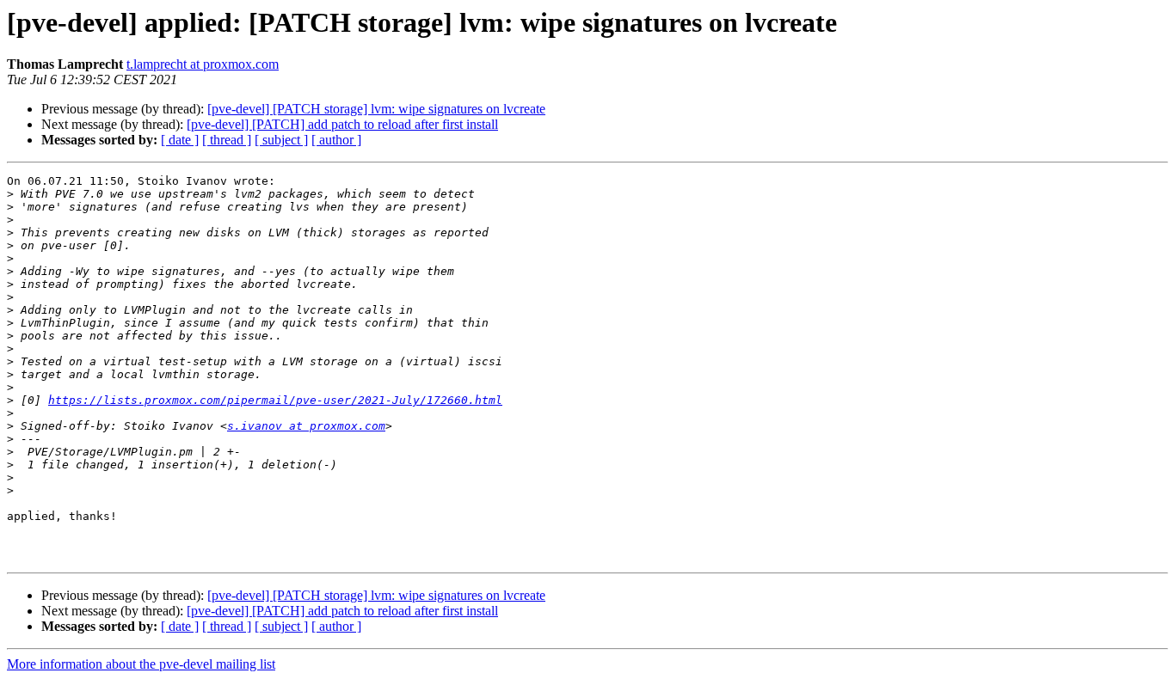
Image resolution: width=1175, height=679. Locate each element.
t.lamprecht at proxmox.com (202, 64)
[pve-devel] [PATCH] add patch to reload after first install (342, 124)
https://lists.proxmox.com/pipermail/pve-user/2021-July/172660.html (275, 400)
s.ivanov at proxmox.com (306, 425)
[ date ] (180, 139)
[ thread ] (226, 139)
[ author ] (336, 139)
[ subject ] (281, 139)
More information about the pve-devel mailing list (141, 664)
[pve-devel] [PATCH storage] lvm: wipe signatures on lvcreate (376, 108)
